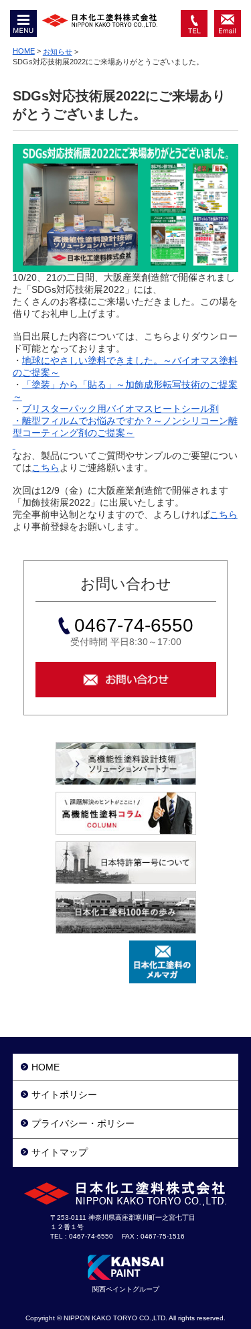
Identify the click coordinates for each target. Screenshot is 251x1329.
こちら (45, 467)
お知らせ (57, 52)
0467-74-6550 (194, 23)
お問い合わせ (227, 23)
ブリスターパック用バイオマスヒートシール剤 (120, 408)
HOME (24, 51)
